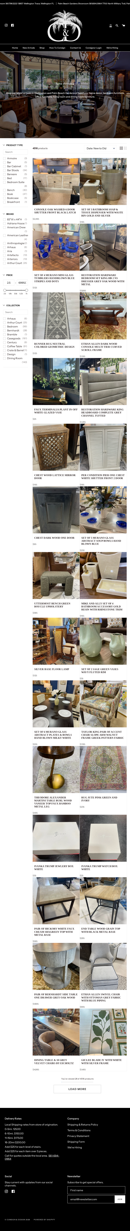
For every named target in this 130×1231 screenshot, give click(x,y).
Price (9, 275)
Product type (14, 145)
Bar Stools (13, 170)
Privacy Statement (78, 1136)
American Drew (16, 227)
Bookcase (13, 198)
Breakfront (13, 202)
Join (119, 1199)
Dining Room (15, 358)
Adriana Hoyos (15, 223)
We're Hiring (74, 1147)
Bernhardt (13, 330)
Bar (9, 162)
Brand (10, 214)
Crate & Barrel (15, 350)
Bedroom (12, 326)
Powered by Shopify (44, 1220)
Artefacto (13, 255)
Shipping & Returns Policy (82, 1124)
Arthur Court (14, 263)
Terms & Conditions (79, 1130)
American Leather (17, 235)
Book (10, 194)
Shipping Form (76, 1141)
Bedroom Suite (15, 182)
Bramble (12, 334)
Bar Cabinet (14, 166)
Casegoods (13, 338)
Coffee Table (14, 346)
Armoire (12, 158)
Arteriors (12, 259)
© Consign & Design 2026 (17, 1220)
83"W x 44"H (14, 219)
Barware (12, 174)
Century (12, 342)
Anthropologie (15, 243)
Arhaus (11, 247)
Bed (9, 178)
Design (11, 354)
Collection (13, 305)
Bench (11, 190)
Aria (9, 251)
